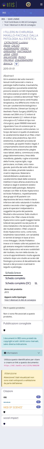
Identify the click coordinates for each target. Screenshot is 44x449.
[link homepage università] (28, 4)
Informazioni (11, 353)
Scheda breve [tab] (13, 272)
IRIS (3, 19)
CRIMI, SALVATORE (10, 56)
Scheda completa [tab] (15, 278)
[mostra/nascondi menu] (41, 4)
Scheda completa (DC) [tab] (18, 283)
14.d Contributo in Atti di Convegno (20, 22)
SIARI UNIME (13, 19)
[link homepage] (8, 4)
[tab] (36, 283)
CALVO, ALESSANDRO (11, 47)
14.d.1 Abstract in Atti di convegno (20, 25)
